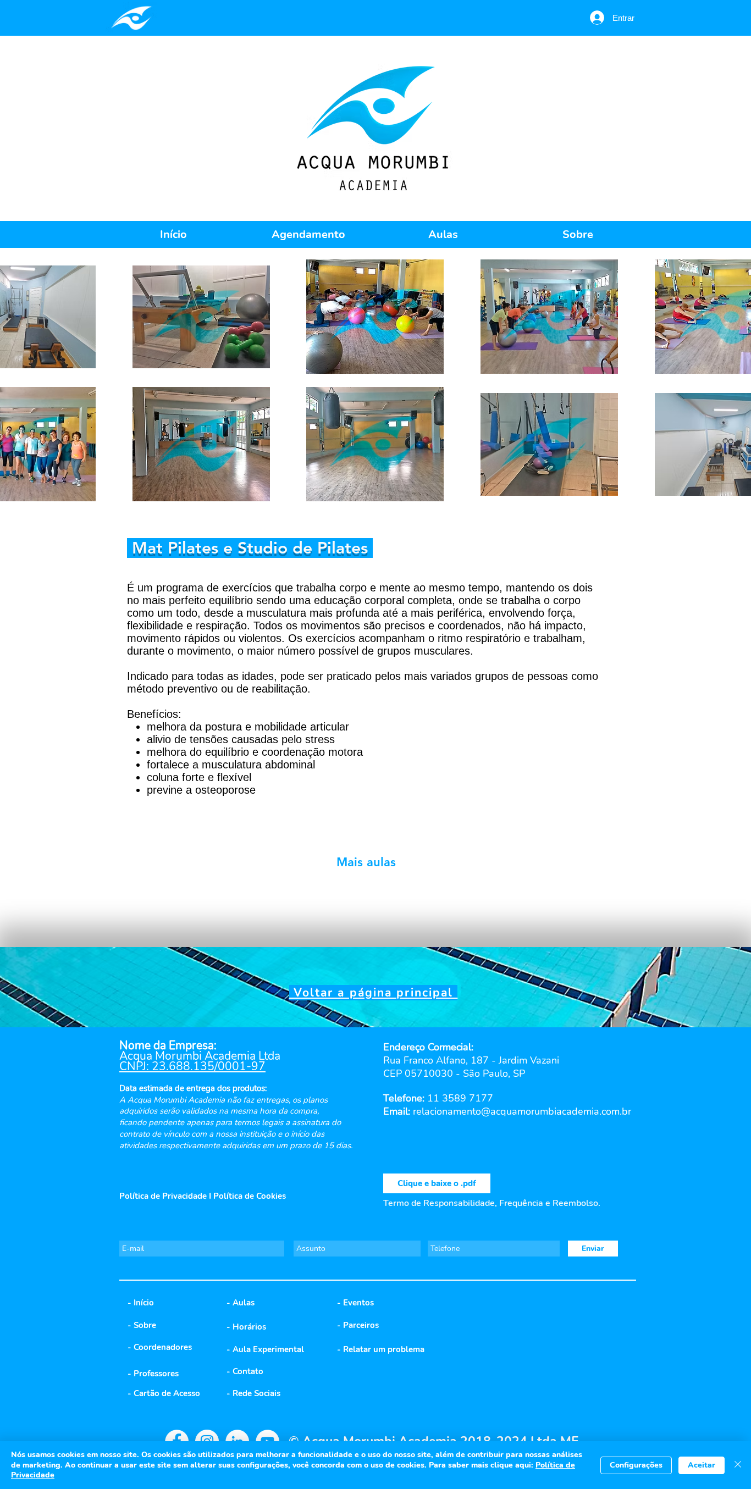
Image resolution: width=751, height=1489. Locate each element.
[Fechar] (737, 1465)
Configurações (636, 1465)
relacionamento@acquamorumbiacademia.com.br (522, 1111)
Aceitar (701, 1465)
